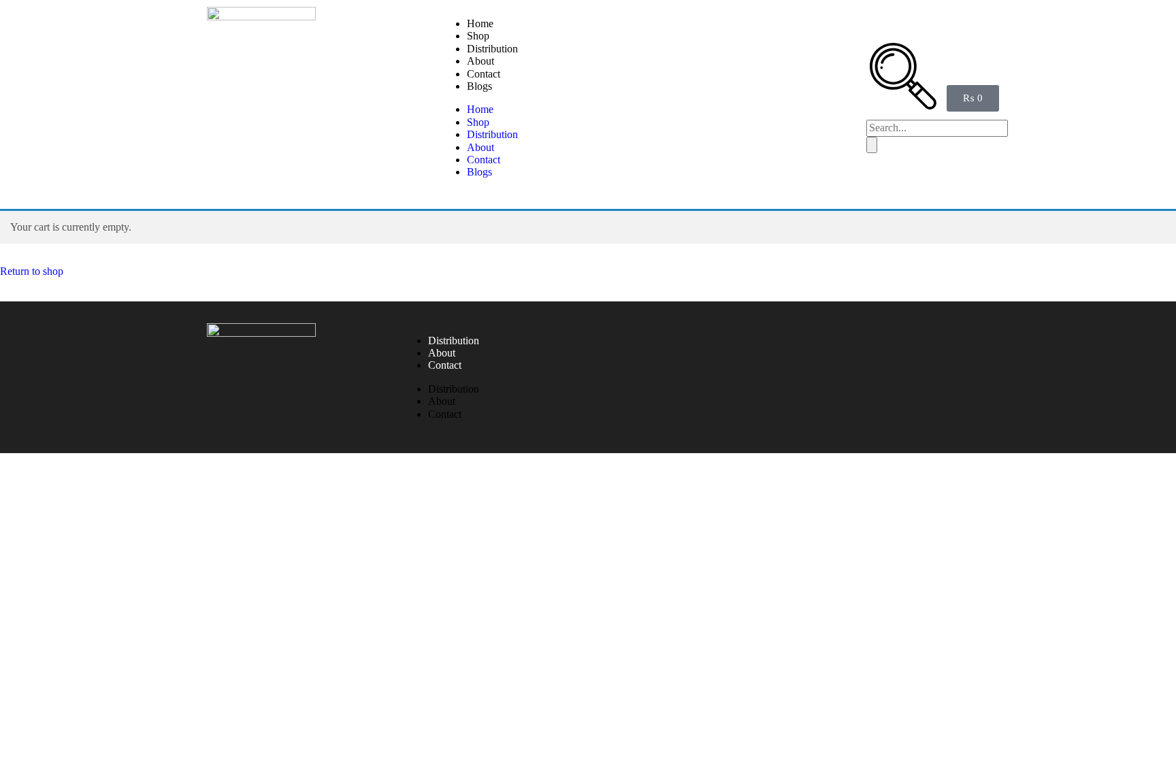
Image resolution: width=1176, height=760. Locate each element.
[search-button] (871, 145)
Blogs (479, 86)
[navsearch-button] (903, 106)
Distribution (492, 48)
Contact (483, 74)
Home (480, 23)
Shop (478, 36)
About (480, 61)
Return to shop (31, 271)
